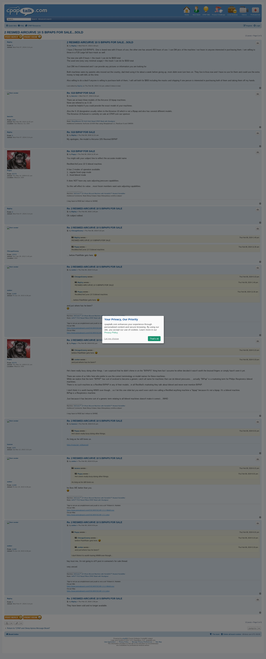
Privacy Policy (111, 332)
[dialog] (133, 329)
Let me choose (111, 338)
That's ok (154, 338)
